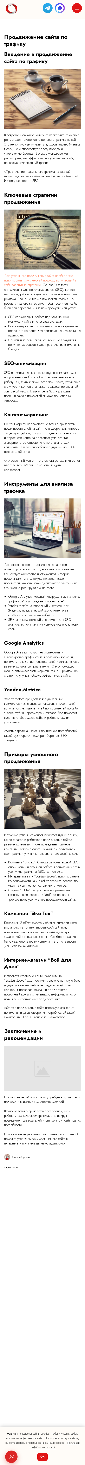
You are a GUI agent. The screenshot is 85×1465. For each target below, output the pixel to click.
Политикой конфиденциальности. (55, 1445)
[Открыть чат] (11, 1457)
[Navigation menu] (77, 8)
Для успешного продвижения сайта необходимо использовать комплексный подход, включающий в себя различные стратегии (40, 280)
